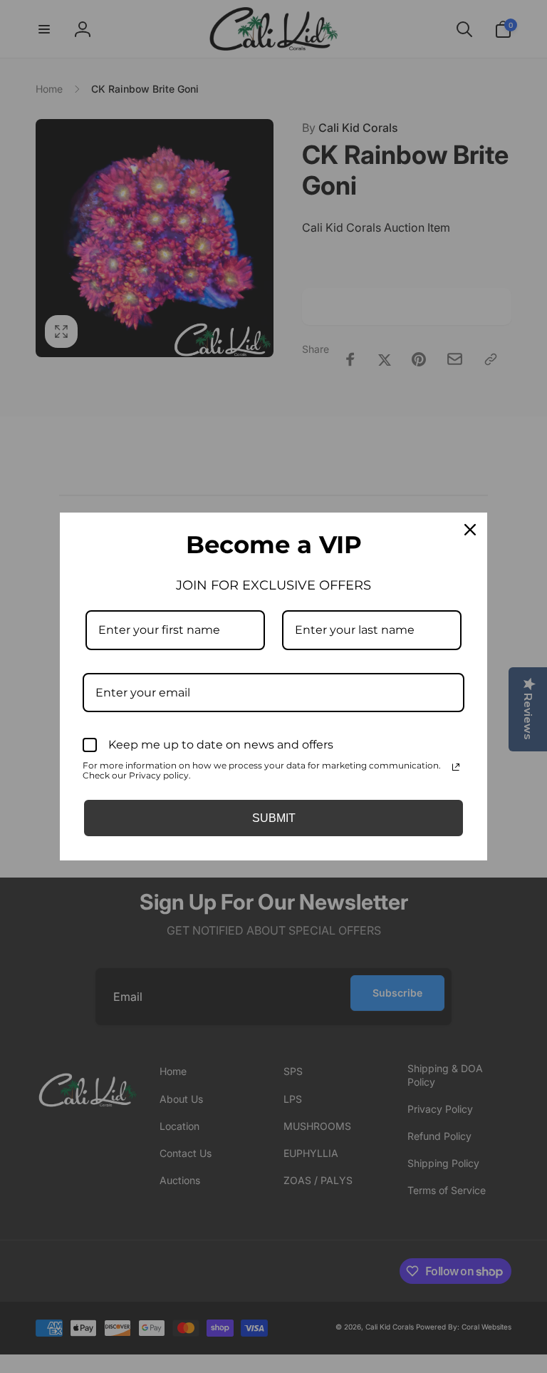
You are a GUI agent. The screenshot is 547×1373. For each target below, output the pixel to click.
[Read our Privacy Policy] (455, 767)
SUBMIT (274, 818)
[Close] (470, 530)
